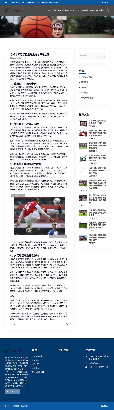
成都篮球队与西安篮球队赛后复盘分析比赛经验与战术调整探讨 (97, 225)
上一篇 (13, 324)
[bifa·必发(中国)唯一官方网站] (17, 10)
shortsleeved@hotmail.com (50, 2)
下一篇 (65, 324)
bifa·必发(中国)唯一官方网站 (39, 406)
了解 (57, 10)
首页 (49, 10)
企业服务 (85, 10)
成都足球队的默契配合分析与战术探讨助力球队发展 (97, 212)
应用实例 (68, 10)
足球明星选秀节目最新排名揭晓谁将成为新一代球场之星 (97, 145)
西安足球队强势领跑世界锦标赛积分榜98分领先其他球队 (97, 170)
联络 (97, 10)
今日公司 (76, 10)
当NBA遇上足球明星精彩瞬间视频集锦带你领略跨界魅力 (97, 237)
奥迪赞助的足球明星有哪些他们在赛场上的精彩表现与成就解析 (97, 133)
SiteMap (104, 406)
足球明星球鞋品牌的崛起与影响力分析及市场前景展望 (97, 158)
